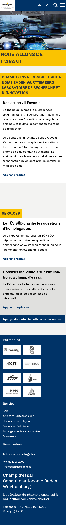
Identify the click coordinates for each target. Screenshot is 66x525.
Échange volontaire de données (21, 431)
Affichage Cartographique (18, 416)
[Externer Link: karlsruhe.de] (32, 392)
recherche (55, 5)
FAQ (5, 411)
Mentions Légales (13, 461)
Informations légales (19, 454)
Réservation (12, 444)
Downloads (9, 436)
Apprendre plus (14, 175)
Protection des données (17, 466)
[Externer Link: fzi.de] (32, 350)
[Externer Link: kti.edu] (12, 364)
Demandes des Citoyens (17, 421)
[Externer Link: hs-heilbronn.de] (12, 391)
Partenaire (11, 340)
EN (47, 4)
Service (9, 404)
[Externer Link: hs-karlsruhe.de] (32, 364)
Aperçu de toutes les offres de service (30, 319)
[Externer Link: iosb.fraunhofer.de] (12, 350)
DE (39, 4)
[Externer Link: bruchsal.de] (32, 378)
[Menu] (63, 5)
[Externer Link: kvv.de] (12, 378)
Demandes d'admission (16, 426)
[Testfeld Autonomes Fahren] (7, 5)
